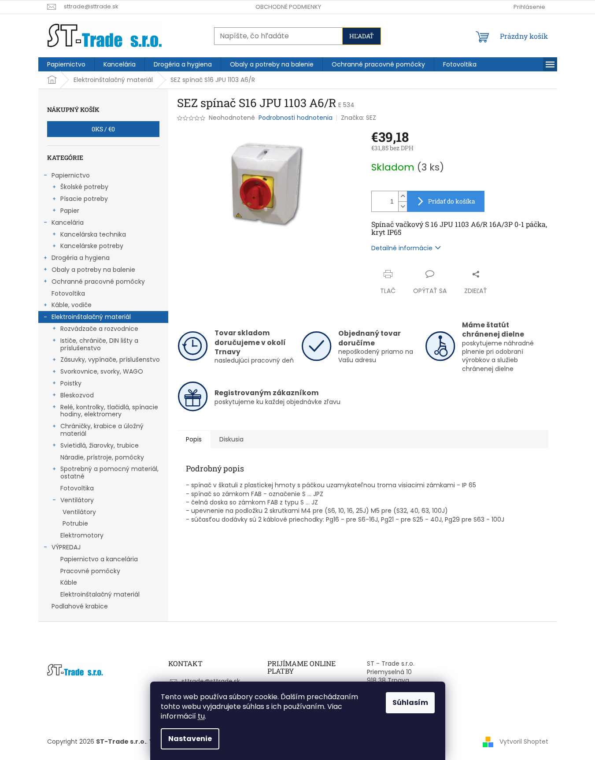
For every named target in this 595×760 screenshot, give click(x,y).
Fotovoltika (68, 293)
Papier (69, 210)
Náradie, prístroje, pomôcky (102, 457)
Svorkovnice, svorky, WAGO (101, 371)
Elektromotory (81, 535)
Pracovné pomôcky (90, 571)
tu (201, 716)
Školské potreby (84, 186)
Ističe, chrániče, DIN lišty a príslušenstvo (99, 344)
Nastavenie (190, 739)
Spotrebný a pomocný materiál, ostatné (109, 472)
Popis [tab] (194, 439)
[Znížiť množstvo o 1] (402, 206)
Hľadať (361, 36)
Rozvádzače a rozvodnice (99, 328)
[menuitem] (66, 64)
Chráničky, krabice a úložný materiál (102, 430)
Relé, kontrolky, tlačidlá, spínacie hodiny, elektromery (109, 411)
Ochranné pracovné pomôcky (98, 281)
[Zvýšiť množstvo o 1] (402, 196)
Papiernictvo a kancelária (99, 559)
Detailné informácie (401, 248)
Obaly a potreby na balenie (93, 269)
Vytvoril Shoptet (523, 741)
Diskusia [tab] (231, 439)
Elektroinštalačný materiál (91, 316)
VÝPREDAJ (66, 547)
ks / (103, 129)
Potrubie (75, 523)
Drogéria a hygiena (81, 257)
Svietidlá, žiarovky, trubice (99, 445)
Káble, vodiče (72, 304)
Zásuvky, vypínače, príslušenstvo (110, 359)
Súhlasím (410, 702)
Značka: (358, 117)
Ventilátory (77, 500)
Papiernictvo (71, 175)
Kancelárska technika (93, 234)
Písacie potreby (84, 198)
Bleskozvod (77, 395)
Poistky (70, 383)
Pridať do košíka (451, 201)
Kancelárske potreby (91, 245)
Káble (68, 582)
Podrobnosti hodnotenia (296, 118)
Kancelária (68, 222)
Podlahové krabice (80, 606)
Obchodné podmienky (288, 7)
